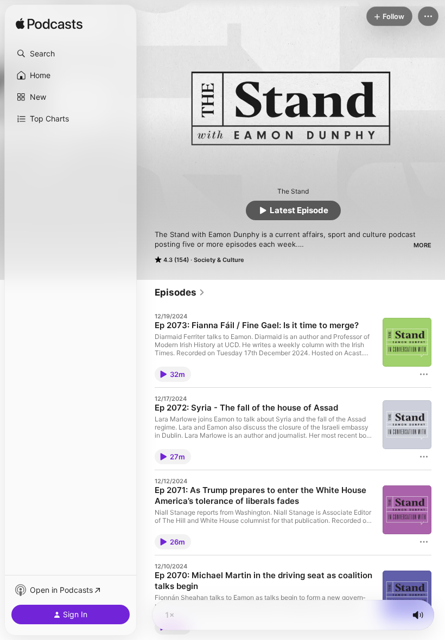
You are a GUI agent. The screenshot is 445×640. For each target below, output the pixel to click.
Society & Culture (219, 260)
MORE (422, 245)
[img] (49, 24)
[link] (180, 292)
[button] (70, 53)
